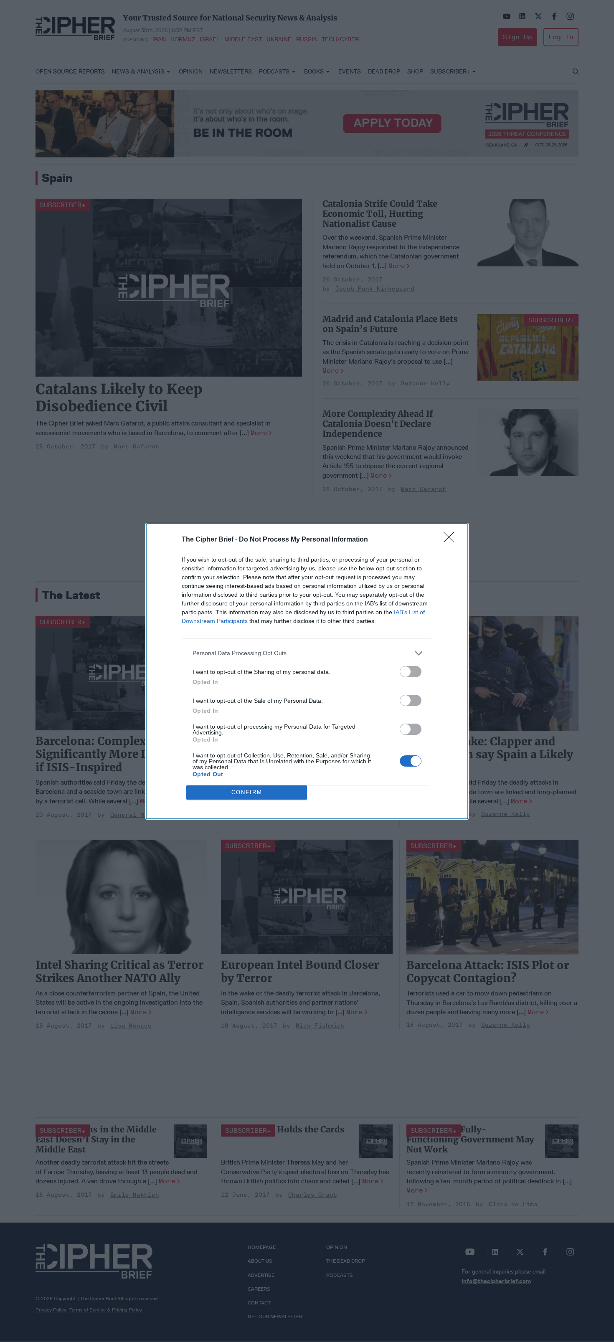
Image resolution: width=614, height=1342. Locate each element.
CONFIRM (246, 792)
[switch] (410, 671)
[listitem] (307, 653)
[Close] (451, 540)
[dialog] (307, 671)
